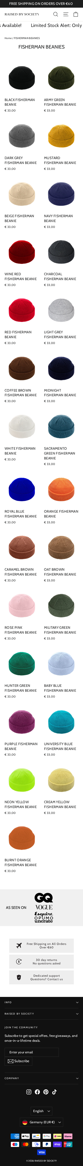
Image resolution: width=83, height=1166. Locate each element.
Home (8, 38)
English (38, 1111)
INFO (8, 1002)
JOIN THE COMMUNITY (21, 1027)
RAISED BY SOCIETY (19, 1013)
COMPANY (12, 1078)
